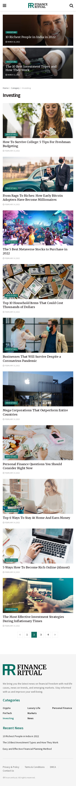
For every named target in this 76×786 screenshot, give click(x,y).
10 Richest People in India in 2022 (31, 37)
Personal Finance (62, 708)
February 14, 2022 (12, 204)
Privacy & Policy (11, 767)
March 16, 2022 (13, 42)
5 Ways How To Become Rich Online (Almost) (36, 567)
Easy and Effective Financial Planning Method (27, 748)
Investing (11, 32)
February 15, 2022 (12, 151)
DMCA (53, 767)
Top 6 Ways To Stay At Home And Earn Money (36, 518)
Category (15, 88)
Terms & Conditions (34, 767)
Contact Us (8, 770)
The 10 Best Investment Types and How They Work (31, 68)
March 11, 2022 (13, 75)
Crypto (7, 708)
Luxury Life (33, 708)
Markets (32, 713)
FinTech (7, 713)
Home (5, 88)
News (30, 718)
